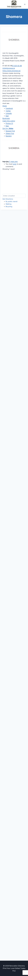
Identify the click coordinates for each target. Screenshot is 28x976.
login (14, 164)
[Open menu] (24, 4)
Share (4, 106)
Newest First (10, 131)
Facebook (9, 108)
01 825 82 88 (17, 66)
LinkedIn (9, 113)
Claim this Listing (8, 121)
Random (9, 136)
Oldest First (10, 133)
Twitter (8, 111)
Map (7, 126)
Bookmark (6, 118)
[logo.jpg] (13, 148)
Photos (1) (9, 123)
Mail (7, 116)
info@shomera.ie (8, 68)
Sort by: (7, 128)
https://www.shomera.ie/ (11, 71)
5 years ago (13, 161)
